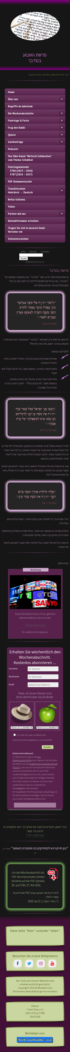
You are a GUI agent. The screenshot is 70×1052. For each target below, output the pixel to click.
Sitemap (33, 251)
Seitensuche (30, 262)
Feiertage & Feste (18, 120)
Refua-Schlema (16, 199)
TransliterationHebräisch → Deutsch (20, 190)
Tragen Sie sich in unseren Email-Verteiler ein (27, 229)
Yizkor (11, 206)
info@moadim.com (35, 625)
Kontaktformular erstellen (23, 221)
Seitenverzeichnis (18, 239)
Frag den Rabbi (16, 127)
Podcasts (13, 149)
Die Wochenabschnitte (21, 113)
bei (39, 262)
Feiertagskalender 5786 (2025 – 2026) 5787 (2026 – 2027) (20, 170)
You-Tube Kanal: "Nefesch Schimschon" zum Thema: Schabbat (30, 158)
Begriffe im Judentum (20, 106)
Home (11, 92)
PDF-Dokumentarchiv (20, 181)
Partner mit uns (17, 214)
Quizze (12, 135)
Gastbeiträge (15, 142)
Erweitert (45, 251)
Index (23, 251)
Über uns (13, 99)
